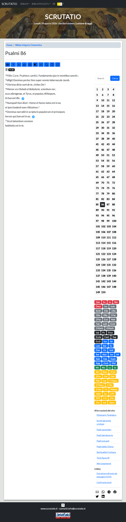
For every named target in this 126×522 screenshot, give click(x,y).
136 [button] (114, 270)
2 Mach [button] (110, 328)
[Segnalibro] (52, 64)
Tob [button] (98, 324)
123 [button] (108, 253)
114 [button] (103, 242)
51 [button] (108, 155)
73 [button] (97, 188)
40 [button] (113, 138)
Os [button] (104, 350)
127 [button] (108, 259)
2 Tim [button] (98, 389)
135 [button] (108, 270)
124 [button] (114, 253)
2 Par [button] (98, 319)
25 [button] (97, 122)
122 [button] (103, 253)
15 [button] (108, 105)
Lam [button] (98, 345)
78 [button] (102, 193)
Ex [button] (104, 302)
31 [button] (108, 127)
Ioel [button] (111, 350)
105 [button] (98, 231)
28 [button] (113, 122)
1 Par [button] (113, 315)
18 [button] (102, 111)
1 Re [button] (106, 310)
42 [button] (102, 144)
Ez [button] (111, 345)
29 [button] (97, 127)
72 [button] (113, 182)
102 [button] (103, 226)
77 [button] (97, 193)
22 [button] (102, 116)
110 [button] (103, 237)
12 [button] (113, 100)
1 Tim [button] (109, 385)
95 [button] (108, 215)
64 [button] (113, 171)
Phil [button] (98, 380)
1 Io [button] (105, 398)
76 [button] (113, 188)
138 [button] (103, 275)
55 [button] (108, 160)
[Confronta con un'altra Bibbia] (35, 64)
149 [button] (98, 292)
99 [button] (108, 220)
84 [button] (113, 199)
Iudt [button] (105, 324)
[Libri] (7, 64)
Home (9, 45)
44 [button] (113, 144)
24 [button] (113, 116)
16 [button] (113, 105)
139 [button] (108, 275)
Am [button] (97, 354)
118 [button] (103, 248)
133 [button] (98, 270)
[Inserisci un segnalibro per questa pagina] (57, 64)
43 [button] (108, 144)
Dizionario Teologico (106, 415)
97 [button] (97, 220)
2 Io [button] (112, 398)
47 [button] (108, 149)
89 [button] (97, 209)
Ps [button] (103, 332)
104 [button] (114, 226)
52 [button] (113, 155)
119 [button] (108, 248)
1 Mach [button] (99, 328)
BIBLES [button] (24, 3)
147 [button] (108, 286)
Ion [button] (111, 354)
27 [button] (108, 122)
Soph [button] (113, 359)
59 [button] (108, 166)
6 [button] (102, 94)
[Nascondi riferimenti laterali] (24, 64)
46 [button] (102, 149)
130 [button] (103, 264)
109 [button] (98, 237)
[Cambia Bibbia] (41, 64)
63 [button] (108, 171)
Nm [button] (116, 302)
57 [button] (97, 166)
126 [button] (103, 259)
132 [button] (114, 264)
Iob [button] (97, 332)
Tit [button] (105, 389)
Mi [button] (117, 354)
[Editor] (29, 64)
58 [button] (102, 166)
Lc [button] (110, 367)
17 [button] (97, 111)
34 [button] (102, 133)
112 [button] (114, 237)
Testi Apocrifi (103, 457)
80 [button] (113, 193)
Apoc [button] (112, 402)
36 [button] (113, 133)
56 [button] (113, 160)
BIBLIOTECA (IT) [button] (40, 3)
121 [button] (98, 253)
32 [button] (113, 127)
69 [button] (97, 182)
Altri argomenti (104, 463)
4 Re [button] (105, 315)
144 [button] (114, 281)
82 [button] (102, 199)
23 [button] (108, 116)
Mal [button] (114, 363)
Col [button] (104, 380)
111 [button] (108, 237)
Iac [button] (105, 393)
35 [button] (108, 133)
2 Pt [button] (98, 398)
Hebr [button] (98, 393)
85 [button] (97, 204)
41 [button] (97, 144)
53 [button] (97, 160)
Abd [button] (104, 354)
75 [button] (108, 188)
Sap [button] (114, 337)
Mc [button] (103, 367)
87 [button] (108, 204)
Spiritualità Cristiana (106, 452)
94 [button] (102, 215)
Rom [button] (105, 372)
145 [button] (98, 286)
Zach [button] (105, 363)
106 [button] (103, 231)
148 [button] (114, 286)
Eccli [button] (98, 341)
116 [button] (114, 242)
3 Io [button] (98, 402)
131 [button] (108, 264)
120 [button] (114, 248)
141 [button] (98, 281)
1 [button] (97, 89)
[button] (60, 4)
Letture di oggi (84, 23)
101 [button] (98, 226)
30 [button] (102, 127)
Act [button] (98, 372)
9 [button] (97, 100)
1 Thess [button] (113, 380)
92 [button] (113, 209)
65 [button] (97, 177)
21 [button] (97, 116)
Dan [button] (98, 350)
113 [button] (98, 242)
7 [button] (108, 94)
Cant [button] (106, 337)
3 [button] (108, 89)
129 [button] (98, 264)
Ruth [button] (98, 310)
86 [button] (102, 204)
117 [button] (98, 248)
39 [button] (108, 138)
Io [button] (115, 367)
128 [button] (114, 259)
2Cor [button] (98, 376)
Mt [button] (97, 367)
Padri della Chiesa (105, 446)
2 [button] (102, 89)
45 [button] (97, 149)
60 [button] (113, 166)
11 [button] (108, 100)
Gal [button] (105, 376)
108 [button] (114, 231)
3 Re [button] (98, 315)
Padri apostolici (104, 429)
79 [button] (108, 193)
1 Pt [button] (112, 393)
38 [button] (102, 138)
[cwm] (54, 4)
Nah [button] (98, 359)
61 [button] (97, 171)
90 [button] (102, 209)
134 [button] (103, 270)
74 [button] (102, 188)
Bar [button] (105, 345)
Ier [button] (111, 341)
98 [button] (102, 220)
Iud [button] (104, 402)
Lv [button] (110, 302)
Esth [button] (112, 324)
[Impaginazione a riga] (18, 64)
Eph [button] (112, 376)
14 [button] (102, 105)
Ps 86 (11, 70)
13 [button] (97, 105)
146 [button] (103, 286)
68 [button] (113, 177)
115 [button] (108, 242)
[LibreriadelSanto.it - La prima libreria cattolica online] (63, 515)
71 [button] (108, 182)
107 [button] (108, 231)
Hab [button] (105, 359)
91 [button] (108, 209)
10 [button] (102, 100)
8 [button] (113, 94)
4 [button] (113, 89)
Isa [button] (105, 341)
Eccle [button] (98, 337)
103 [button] (108, 226)
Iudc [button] (113, 306)
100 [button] (114, 220)
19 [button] (108, 111)
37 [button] (97, 138)
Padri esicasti (103, 441)
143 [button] (108, 281)
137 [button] (98, 275)
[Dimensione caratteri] (13, 64)
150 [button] (103, 292)
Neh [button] (113, 319)
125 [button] (98, 259)
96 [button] (113, 215)
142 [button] (103, 281)
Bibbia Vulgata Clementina (28, 45)
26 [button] (102, 122)
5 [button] (97, 94)
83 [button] (108, 199)
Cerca (115, 78)
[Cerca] (46, 64)
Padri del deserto (105, 435)
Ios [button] (105, 306)
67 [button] (108, 177)
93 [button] (97, 215)
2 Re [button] (113, 310)
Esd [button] (106, 319)
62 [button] (102, 171)
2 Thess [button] (100, 385)
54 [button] (102, 160)
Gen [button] (98, 302)
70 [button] (102, 182)
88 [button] (113, 204)
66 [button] (102, 177)
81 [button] (97, 199)
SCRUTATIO (9, 4)
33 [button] (97, 133)
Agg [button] (98, 363)
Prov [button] (110, 332)
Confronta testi (104, 482)
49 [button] (97, 155)
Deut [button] (98, 306)
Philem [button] (114, 389)
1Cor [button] (112, 372)
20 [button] (113, 111)
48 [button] (113, 149)
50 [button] (102, 155)
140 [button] (114, 275)
